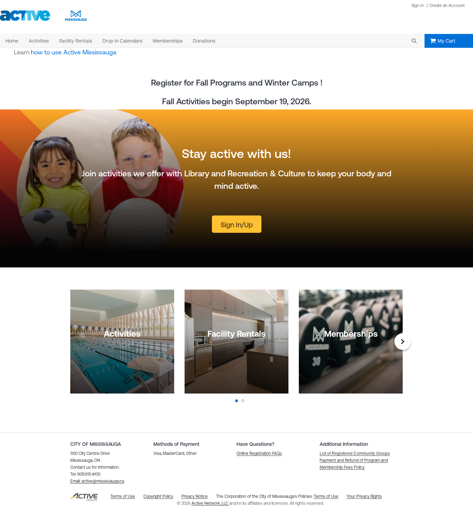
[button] (414, 41)
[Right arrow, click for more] (402, 341)
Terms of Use (326, 496)
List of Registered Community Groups (355, 453)
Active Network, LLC (210, 503)
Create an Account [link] (447, 5)
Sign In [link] (417, 5)
